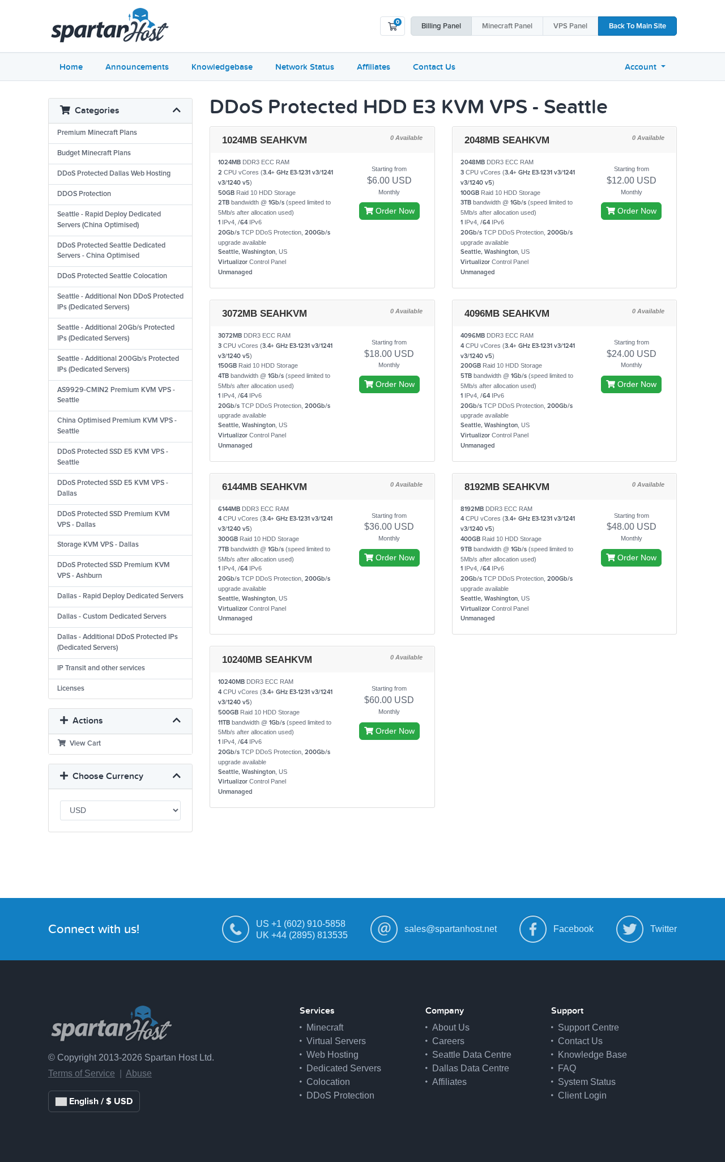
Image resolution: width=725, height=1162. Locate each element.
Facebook (573, 929)
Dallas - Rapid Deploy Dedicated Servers (120, 596)
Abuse (139, 1073)
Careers (448, 1041)
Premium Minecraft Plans (97, 133)
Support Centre (588, 1027)
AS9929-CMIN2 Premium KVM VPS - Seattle (116, 395)
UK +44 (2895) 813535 (302, 935)
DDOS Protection (84, 194)
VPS (570, 26)
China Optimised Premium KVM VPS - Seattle (117, 426)
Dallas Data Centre (470, 1068)
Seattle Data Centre (471, 1054)
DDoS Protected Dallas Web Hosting (113, 173)
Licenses (70, 688)
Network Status (304, 67)
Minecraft (507, 26)
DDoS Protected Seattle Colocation (112, 276)
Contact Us (434, 67)
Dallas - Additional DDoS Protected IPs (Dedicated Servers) (117, 642)
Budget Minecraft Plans (94, 153)
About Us (451, 1027)
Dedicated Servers (343, 1068)
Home (71, 67)
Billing (441, 26)
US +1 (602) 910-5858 (301, 924)
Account (642, 67)
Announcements (137, 67)
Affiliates (373, 67)
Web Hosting (332, 1054)
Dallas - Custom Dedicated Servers (112, 616)
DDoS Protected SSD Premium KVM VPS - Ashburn (113, 570)
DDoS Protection (340, 1095)
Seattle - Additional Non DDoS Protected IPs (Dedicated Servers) (120, 302)
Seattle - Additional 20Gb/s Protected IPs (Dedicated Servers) (115, 333)
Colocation (328, 1082)
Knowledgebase (222, 67)
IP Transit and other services (101, 668)
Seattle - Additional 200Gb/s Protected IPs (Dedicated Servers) (118, 364)
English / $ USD (100, 1101)
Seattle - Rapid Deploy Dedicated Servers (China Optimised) (109, 220)
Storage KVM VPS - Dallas (98, 544)
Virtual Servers (336, 1041)
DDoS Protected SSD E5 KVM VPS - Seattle (112, 457)
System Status (587, 1082)
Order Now (394, 210)
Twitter (663, 929)
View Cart (83, 743)
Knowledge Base (592, 1054)
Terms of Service (81, 1073)
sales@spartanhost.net (450, 929)
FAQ (567, 1068)
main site (637, 26)
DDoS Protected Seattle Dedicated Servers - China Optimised (111, 251)
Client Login (582, 1095)
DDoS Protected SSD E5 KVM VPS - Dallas (112, 488)
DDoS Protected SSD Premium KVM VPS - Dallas (113, 519)
